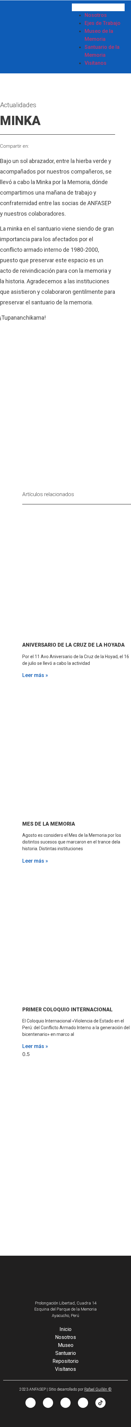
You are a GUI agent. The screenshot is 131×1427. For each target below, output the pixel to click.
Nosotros (96, 15)
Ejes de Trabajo (103, 23)
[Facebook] (30, 1403)
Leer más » (35, 675)
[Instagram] (48, 1403)
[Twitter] (65, 1403)
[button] (98, 7)
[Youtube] (83, 1403)
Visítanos (96, 63)
